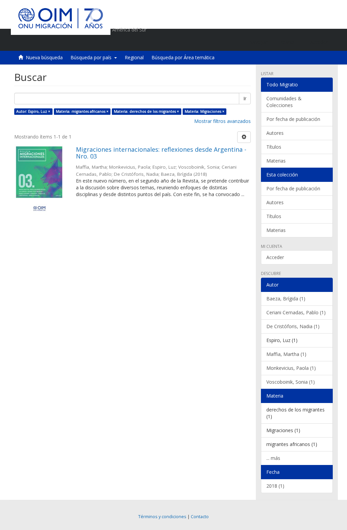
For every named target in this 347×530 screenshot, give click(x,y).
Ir (244, 98)
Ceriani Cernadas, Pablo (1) (296, 312)
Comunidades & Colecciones (284, 101)
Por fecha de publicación (293, 119)
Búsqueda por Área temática (183, 57)
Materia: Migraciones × (204, 111)
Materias (276, 160)
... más (273, 458)
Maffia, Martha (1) (286, 354)
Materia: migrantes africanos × (82, 111)
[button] (289, 42)
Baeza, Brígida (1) (285, 298)
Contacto (200, 517)
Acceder (275, 257)
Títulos (273, 147)
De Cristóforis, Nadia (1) (293, 326)
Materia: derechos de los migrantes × (146, 111)
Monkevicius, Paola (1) (291, 368)
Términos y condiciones (162, 517)
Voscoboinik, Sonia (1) (290, 382)
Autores (275, 133)
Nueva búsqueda (44, 57)
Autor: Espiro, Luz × (33, 111)
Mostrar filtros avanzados (222, 121)
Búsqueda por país (92, 57)
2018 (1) (275, 486)
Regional (134, 57)
